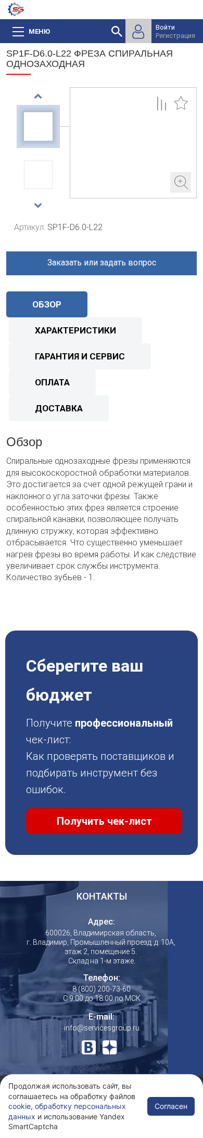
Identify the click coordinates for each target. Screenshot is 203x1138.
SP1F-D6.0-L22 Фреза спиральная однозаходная (133, 142)
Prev (38, 96)
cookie (19, 1106)
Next (38, 205)
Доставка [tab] (59, 408)
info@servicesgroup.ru (101, 1028)
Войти (165, 27)
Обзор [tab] (46, 304)
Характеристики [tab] (75, 330)
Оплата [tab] (52, 382)
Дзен (110, 1047)
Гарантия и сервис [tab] (80, 356)
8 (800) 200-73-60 (101, 989)
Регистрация (175, 35)
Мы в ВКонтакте (89, 1047)
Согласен (171, 1106)
